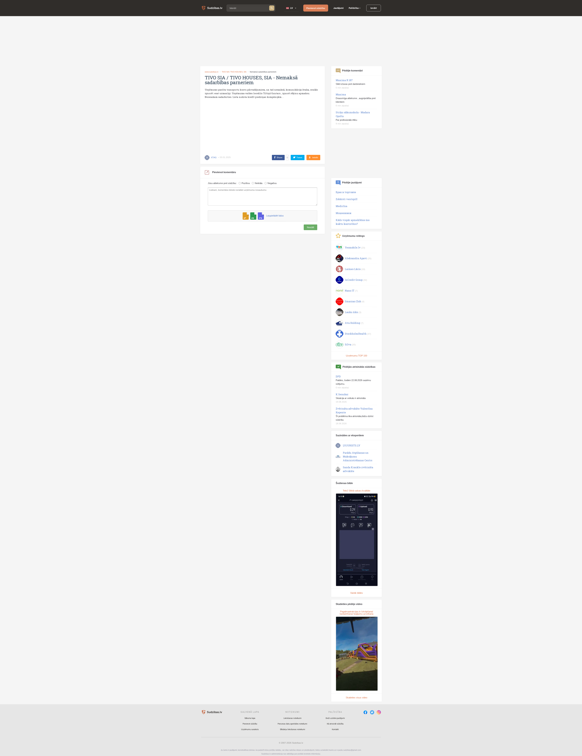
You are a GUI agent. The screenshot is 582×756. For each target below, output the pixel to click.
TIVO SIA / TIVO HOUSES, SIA (234, 72)
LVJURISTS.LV (351, 445)
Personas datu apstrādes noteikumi (292, 724)
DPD (338, 376)
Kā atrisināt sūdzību (335, 724)
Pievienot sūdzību (315, 8)
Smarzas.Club (353, 301)
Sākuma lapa (249, 718)
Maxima (341, 94)
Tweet (299, 157)
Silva (348, 344)
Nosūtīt (310, 227)
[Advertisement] (291, 41)
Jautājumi (338, 8)
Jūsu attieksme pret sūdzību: (222, 183)
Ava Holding (352, 322)
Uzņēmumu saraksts (250, 729)
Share (279, 157)
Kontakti (335, 729)
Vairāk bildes (356, 593)
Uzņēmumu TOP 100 (356, 355)
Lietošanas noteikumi (292, 718)
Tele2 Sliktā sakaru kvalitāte (356, 490)
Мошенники (343, 213)
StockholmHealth (355, 333)
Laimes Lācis (353, 269)
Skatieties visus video (356, 697)
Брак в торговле (346, 192)
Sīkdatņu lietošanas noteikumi (292, 729)
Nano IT (349, 290)
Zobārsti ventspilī (346, 199)
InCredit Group (354, 279)
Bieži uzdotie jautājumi (335, 718)
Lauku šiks (351, 312)
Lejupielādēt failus (275, 215)
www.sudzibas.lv (211, 72)
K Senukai (342, 394)
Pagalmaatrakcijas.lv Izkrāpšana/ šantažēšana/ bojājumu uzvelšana (356, 612)
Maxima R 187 (344, 80)
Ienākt (373, 8)
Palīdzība (354, 8)
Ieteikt (315, 157)
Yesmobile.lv (353, 247)
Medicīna (341, 206)
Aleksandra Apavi (356, 258)
